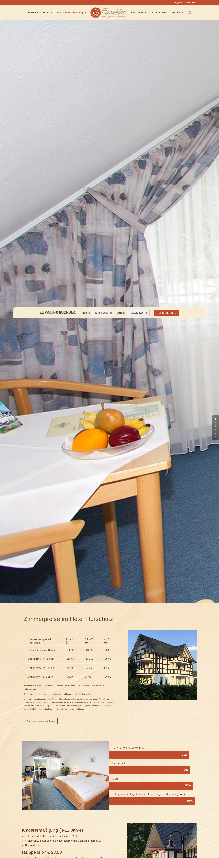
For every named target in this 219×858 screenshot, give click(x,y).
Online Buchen (166, 313)
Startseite (33, 12)
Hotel (46, 12)
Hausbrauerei (159, 12)
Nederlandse (191, 3)
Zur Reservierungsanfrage (40, 720)
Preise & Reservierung (70, 12)
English (178, 3)
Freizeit (176, 12)
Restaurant (137, 12)
